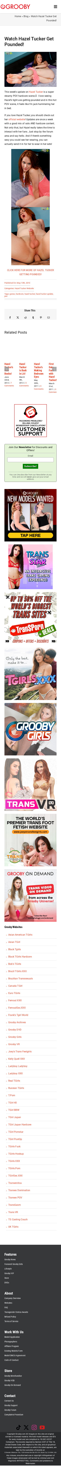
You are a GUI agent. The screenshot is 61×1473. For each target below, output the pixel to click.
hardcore (20, 294)
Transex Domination (19, 1190)
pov (6, 296)
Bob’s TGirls (14, 964)
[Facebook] (10, 318)
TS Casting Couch (18, 1219)
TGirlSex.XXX (15, 1175)
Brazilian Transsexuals (20, 978)
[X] (17, 318)
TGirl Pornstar (15, 1131)
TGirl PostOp (15, 1139)
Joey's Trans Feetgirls (20, 1051)
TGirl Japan (14, 1117)
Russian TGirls (16, 1088)
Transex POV (15, 1197)
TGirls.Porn (14, 1168)
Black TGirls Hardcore (20, 956)
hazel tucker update (44, 294)
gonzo (12, 294)
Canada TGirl (15, 985)
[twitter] (26, 1427)
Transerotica (15, 1183)
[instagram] (34, 1427)
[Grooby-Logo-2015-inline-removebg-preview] (15, 5)
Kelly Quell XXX (16, 1058)
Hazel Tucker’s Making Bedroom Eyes (38, 370)
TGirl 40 (12, 1102)
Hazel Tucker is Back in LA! (23, 368)
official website (16, 119)
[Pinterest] (41, 318)
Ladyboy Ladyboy (18, 1066)
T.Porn (11, 1095)
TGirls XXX (14, 1161)
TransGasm (14, 1204)
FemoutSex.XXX (17, 1007)
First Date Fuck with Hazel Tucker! (53, 372)
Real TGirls (14, 1080)
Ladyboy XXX (15, 1073)
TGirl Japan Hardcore (19, 1124)
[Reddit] (25, 318)
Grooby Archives (17, 1022)
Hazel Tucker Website (24, 288)
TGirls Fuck (14, 1146)
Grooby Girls (15, 1037)
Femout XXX (15, 1000)
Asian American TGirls (20, 934)
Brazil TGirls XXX (17, 971)
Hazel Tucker (36, 91)
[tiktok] (18, 1427)
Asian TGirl (14, 942)
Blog (26, 16)
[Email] (48, 318)
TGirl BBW (13, 1110)
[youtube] (42, 1427)
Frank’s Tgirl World (18, 1015)
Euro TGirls (14, 993)
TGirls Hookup (16, 1153)
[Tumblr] (33, 318)
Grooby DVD (14, 1029)
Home (18, 16)
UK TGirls (13, 1226)
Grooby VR (14, 1044)
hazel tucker (30, 294)
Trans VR (13, 1212)
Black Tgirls (14, 949)
